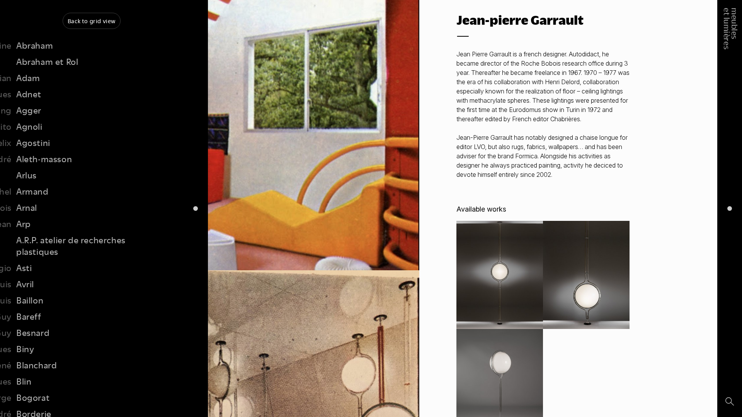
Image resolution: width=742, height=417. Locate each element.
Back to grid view (92, 21)
